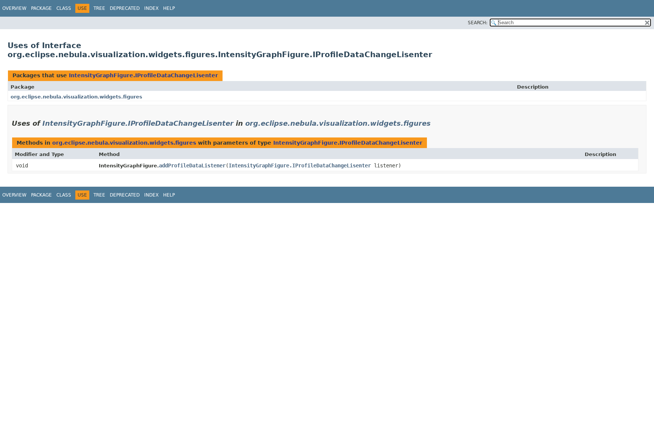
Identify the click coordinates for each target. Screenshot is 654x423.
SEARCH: (477, 22)
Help (169, 8)
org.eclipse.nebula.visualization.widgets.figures (76, 97)
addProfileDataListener (192, 165)
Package (41, 8)
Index (151, 8)
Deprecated (125, 8)
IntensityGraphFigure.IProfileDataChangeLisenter (143, 75)
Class (63, 8)
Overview (14, 8)
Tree (99, 8)
